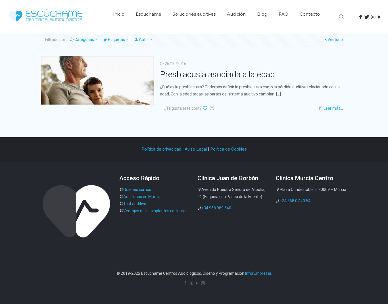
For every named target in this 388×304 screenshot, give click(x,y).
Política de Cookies (228, 149)
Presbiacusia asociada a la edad (217, 74)
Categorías (84, 39)
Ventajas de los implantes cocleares (155, 211)
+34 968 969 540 (216, 208)
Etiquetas (116, 39)
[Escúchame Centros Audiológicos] (46, 23)
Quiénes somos (137, 189)
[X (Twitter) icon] (191, 283)
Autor (144, 39)
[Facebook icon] (185, 283)
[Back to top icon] (361, 292)
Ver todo (335, 39)
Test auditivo (134, 203)
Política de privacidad (161, 149)
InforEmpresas (258, 273)
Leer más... (333, 108)
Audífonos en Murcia (141, 196)
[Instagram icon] (203, 283)
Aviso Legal (196, 149)
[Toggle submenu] (148, 31)
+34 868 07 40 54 (295, 201)
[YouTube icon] (197, 283)
